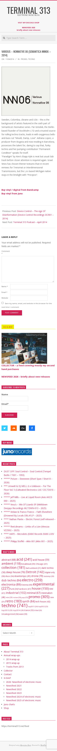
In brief (7, 678)
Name (5, 286)
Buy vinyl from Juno (12, 193)
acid (24, 559)
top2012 (43, 606)
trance (29, 610)
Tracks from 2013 (15, 666)
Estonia (26, 584)
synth (28, 601)
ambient (11, 563)
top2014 (18, 610)
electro (32, 580)
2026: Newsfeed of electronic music (23, 681)
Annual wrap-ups (12, 655)
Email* (5, 403)
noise (17, 597)
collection (13, 567)
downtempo (22, 576)
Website (5, 298)
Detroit (35, 572)
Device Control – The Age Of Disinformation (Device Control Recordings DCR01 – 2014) (28, 215)
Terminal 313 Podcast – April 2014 (30, 222)
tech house (42, 601)
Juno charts (9, 704)
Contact (8, 674)
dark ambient (33, 568)
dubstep (49, 576)
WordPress (44, 745)
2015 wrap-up (13, 662)
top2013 (7, 610)
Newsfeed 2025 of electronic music (23, 700)
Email (4, 292)
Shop (6, 708)
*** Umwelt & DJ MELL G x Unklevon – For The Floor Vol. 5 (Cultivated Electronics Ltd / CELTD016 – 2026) (29, 490)
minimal (34, 593)
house (40, 588)
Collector (8, 670)
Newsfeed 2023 (14, 693)
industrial (16, 593)
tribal (38, 610)
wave (23, 614)
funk (14, 589)
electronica (11, 584)
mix (9, 597)
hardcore (24, 588)
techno (31, 59)
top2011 (33, 606)
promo (24, 59)
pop (25, 597)
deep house (15, 572)
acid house (41, 559)
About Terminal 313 (13, 651)
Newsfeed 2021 (14, 685)
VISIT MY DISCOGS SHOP (28, 22)
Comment (6, 252)
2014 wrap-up (13, 659)
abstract (9, 559)
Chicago (42, 563)
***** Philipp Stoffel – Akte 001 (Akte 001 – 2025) (28, 541)
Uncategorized (10, 614)
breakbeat (28, 563)
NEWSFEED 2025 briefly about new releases (28, 28)
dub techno (11, 580)
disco (9, 576)
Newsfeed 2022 (14, 689)
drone (37, 576)
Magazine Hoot (25, 745)
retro (13, 601)
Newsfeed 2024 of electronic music (23, 696)
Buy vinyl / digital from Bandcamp (20, 189)
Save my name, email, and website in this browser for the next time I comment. (27, 305)
